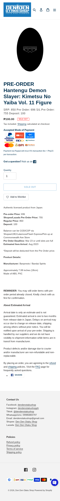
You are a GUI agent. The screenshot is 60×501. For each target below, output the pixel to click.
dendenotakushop (27, 404)
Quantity (7, 170)
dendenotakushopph (28, 408)
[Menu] (54, 9)
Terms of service (14, 448)
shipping (12, 366)
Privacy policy (13, 445)
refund (52, 363)
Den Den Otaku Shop (26, 421)
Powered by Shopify (43, 490)
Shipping (21, 124)
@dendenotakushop (24, 411)
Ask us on (18, 161)
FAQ (37, 366)
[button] (54, 482)
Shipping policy (14, 452)
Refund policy (13, 442)
